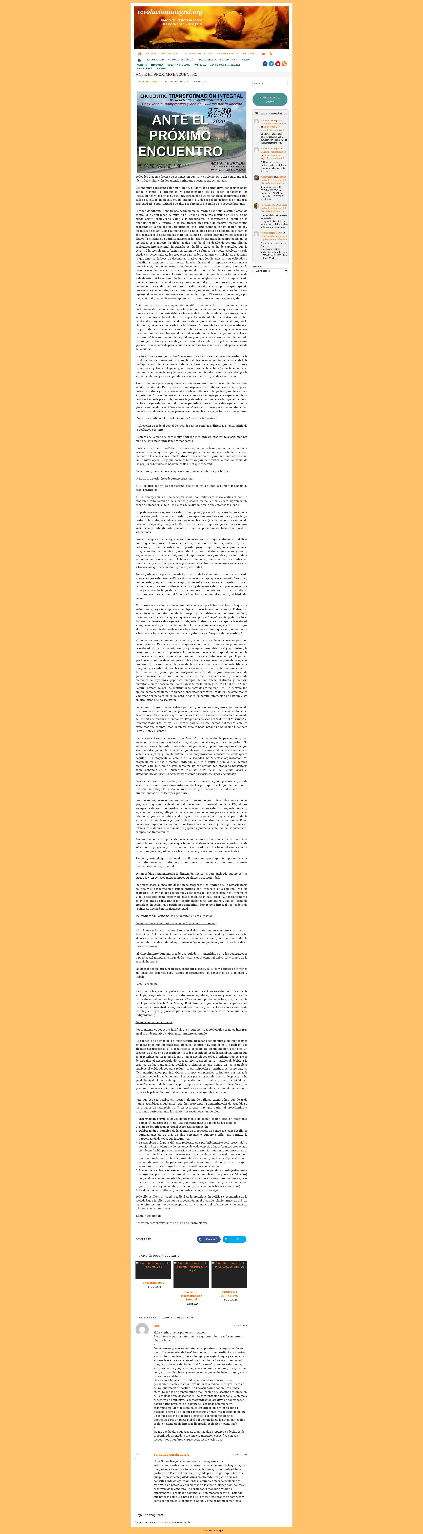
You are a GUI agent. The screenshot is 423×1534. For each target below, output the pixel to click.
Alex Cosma (267, 176)
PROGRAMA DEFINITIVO (229, 1293)
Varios (161, 68)
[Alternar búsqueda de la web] (276, 53)
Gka (157, 1326)
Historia (157, 64)
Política (199, 64)
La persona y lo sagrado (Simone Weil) (273, 128)
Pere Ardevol (268, 204)
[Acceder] (270, 51)
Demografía (207, 59)
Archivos (257, 266)
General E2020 (148, 81)
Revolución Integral (225, 64)
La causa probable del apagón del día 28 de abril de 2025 (273, 180)
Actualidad (155, 59)
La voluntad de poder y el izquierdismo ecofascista (274, 238)
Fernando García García (172, 1455)
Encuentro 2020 (153, 1282)
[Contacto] (263, 51)
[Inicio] (139, 51)
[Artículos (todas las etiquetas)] (141, 60)
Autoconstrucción (181, 59)
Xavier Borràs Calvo (271, 232)
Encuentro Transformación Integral (191, 1295)
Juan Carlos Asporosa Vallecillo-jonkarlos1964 (273, 122)
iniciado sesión (165, 1522)
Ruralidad (145, 68)
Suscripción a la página (270, 99)
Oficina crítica (178, 64)
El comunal (228, 59)
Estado (246, 59)
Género (142, 64)
